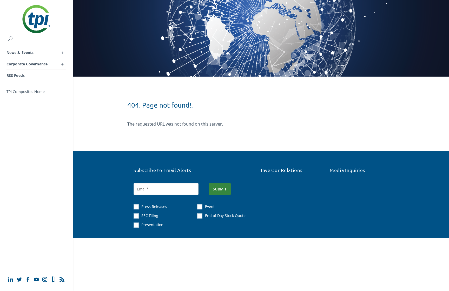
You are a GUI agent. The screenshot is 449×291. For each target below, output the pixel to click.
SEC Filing (149, 215)
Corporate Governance (27, 63)
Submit (220, 189)
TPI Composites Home (25, 91)
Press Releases (154, 206)
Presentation (152, 224)
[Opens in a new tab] (10, 279)
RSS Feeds (15, 75)
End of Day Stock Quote (225, 215)
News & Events (20, 52)
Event (210, 206)
